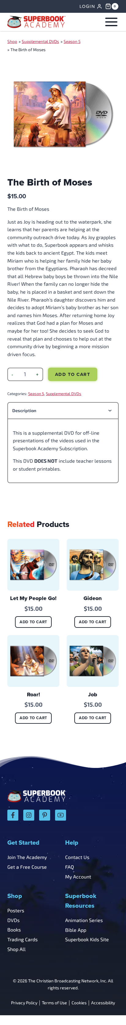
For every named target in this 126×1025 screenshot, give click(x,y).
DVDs (13, 920)
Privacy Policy (24, 1003)
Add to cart (73, 374)
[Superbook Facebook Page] (12, 815)
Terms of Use (54, 1003)
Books (14, 929)
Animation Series (84, 920)
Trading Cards (22, 939)
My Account (78, 876)
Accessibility (103, 1003)
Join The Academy (27, 857)
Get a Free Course (27, 867)
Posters (15, 910)
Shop (12, 41)
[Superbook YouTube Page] (60, 815)
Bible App (75, 930)
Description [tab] (24, 410)
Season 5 (72, 41)
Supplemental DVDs (40, 41)
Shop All (16, 949)
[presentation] (33, 565)
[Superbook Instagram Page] (28, 815)
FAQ (69, 867)
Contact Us (77, 857)
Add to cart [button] (33, 622)
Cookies (79, 1003)
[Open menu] (110, 22)
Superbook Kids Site (87, 939)
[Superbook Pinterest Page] (44, 815)
